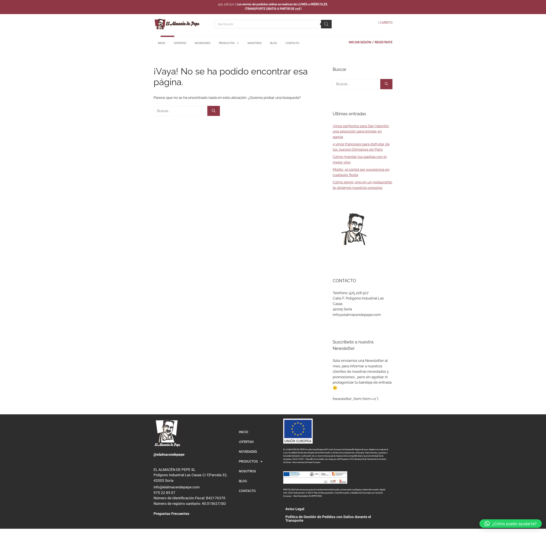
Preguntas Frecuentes (171, 513)
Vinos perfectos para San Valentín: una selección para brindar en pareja (361, 131)
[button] (510, 523)
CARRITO (386, 22)
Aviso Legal (294, 509)
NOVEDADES (202, 43)
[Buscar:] (180, 111)
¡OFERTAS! (180, 43)
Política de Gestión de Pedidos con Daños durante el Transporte (328, 519)
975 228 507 (226, 4)
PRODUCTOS (226, 43)
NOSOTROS (254, 43)
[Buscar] (326, 24)
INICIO (161, 43)
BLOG (273, 43)
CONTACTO (292, 43)
